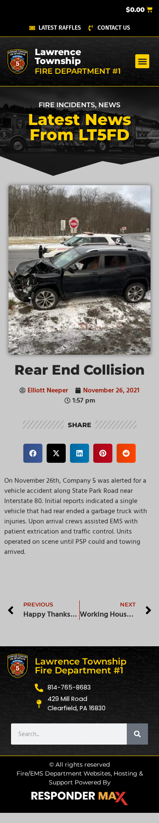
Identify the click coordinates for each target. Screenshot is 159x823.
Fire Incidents (67, 105)
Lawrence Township (58, 56)
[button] (142, 61)
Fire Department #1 (78, 71)
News (109, 105)
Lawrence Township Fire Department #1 (80, 666)
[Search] (137, 734)
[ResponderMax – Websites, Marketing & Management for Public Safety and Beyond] (79, 798)
